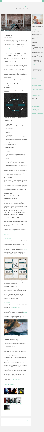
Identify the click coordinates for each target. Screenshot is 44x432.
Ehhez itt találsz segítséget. (17, 379)
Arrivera (22, 6)
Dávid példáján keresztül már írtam (9, 73)
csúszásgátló (7, 414)
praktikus (14, 414)
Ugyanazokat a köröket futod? (36, 83)
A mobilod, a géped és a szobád (15, 307)
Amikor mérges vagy (14, 230)
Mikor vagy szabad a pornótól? (36, 95)
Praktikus (8, 13)
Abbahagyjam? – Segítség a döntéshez (37, 113)
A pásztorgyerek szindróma (36, 106)
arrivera (10, 37)
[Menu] (1, 1)
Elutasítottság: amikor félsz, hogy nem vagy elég (11, 242)
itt (32, 63)
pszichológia (17, 414)
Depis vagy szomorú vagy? (8, 238)
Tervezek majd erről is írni (9, 48)
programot (41, 69)
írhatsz (38, 66)
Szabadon (4, 13)
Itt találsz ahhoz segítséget (23, 358)
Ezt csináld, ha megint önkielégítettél (37, 89)
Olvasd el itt (5, 369)
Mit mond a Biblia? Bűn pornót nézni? (37, 80)
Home (1, 13)
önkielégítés (10, 414)
